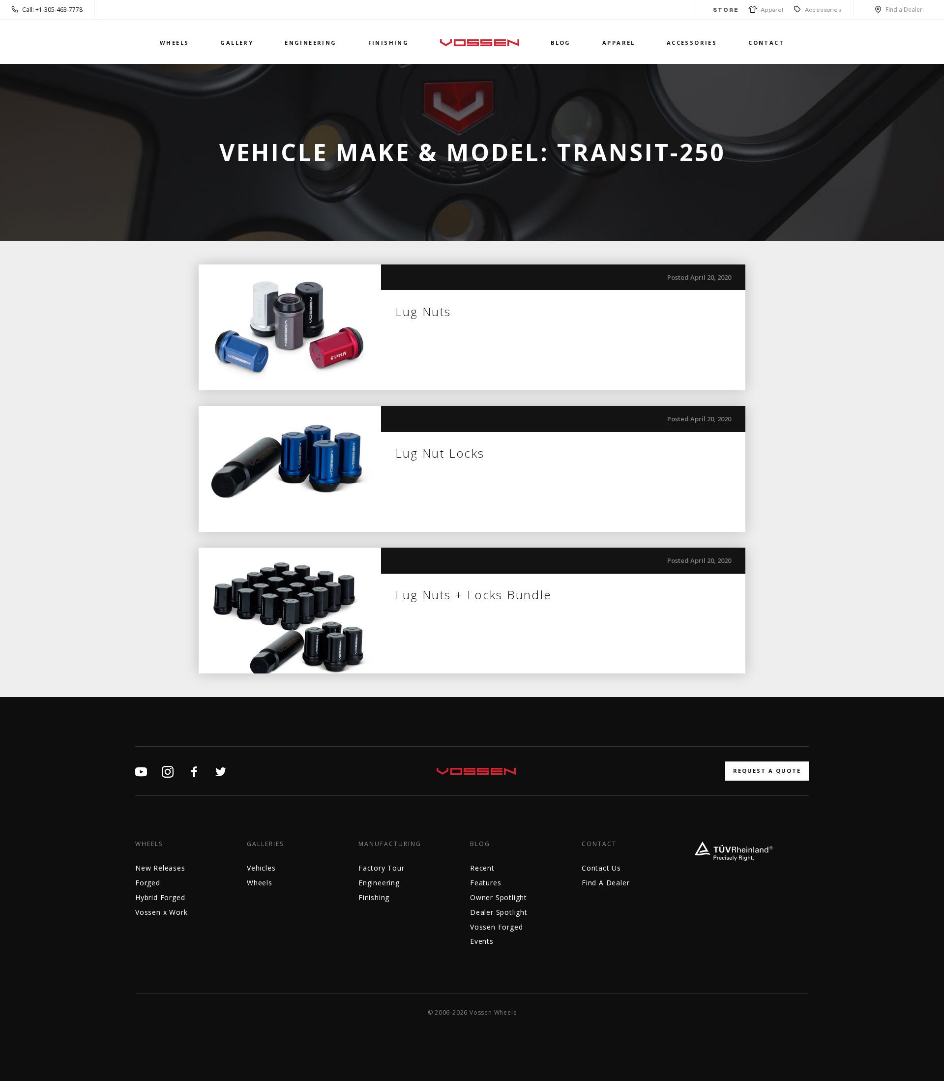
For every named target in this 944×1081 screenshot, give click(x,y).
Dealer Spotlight (499, 912)
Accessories (823, 9)
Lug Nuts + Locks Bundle (473, 594)
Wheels (174, 42)
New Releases (160, 868)
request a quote (767, 770)
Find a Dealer (903, 9)
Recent (482, 868)
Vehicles (261, 868)
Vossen (479, 42)
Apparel (770, 9)
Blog (561, 42)
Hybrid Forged (160, 897)
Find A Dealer (605, 882)
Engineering (310, 42)
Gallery (236, 42)
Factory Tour (381, 868)
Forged (147, 882)
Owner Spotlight (498, 897)
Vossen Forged (496, 927)
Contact (766, 42)
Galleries (265, 844)
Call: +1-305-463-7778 (52, 9)
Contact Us (601, 868)
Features (485, 882)
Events (482, 941)
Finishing (388, 42)
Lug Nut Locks (440, 453)
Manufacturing (389, 844)
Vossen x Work (161, 912)
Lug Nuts (423, 311)
